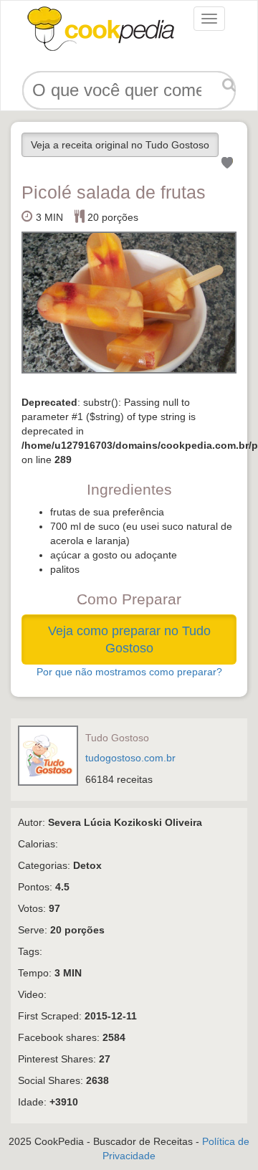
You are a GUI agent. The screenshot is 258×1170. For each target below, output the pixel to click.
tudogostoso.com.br (130, 758)
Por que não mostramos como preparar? (129, 671)
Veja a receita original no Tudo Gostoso (120, 145)
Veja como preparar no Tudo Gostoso (129, 639)
